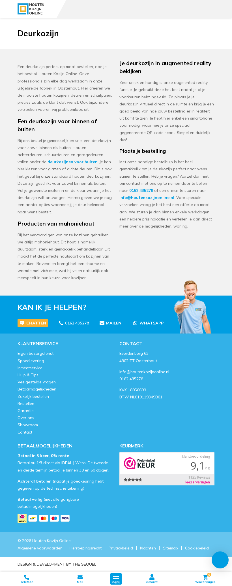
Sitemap (170, 548)
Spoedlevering (31, 360)
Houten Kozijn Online (51, 540)
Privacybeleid (121, 548)
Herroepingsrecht (86, 548)
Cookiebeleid (197, 548)
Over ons (26, 417)
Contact (25, 432)
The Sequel (84, 564)
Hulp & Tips (28, 374)
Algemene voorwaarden (40, 548)
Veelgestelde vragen (37, 382)
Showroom (28, 424)
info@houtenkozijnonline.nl (146, 197)
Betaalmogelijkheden (37, 389)
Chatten (36, 323)
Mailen (113, 323)
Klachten (148, 548)
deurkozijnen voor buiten (73, 161)
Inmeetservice (30, 367)
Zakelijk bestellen (33, 396)
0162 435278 (141, 190)
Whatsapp (151, 323)
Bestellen (26, 403)
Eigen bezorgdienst (35, 353)
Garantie (26, 410)
